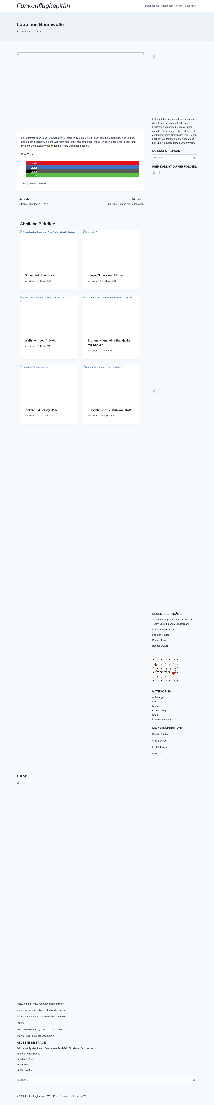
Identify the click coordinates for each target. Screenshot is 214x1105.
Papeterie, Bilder (161, 635)
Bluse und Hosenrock (39, 275)
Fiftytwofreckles (161, 734)
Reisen (156, 706)
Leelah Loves (159, 747)
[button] (33, 163)
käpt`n (23, 31)
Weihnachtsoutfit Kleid (40, 340)
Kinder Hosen (159, 640)
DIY (18, 19)
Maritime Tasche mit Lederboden (126, 201)
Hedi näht (157, 753)
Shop (179, 5)
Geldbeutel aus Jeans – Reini (32, 201)
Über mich (190, 5)
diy (24, 183)
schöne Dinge (159, 710)
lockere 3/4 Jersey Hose (41, 410)
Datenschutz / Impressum (159, 5)
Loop (33, 183)
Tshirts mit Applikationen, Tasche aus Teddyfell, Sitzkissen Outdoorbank (56, 1048)
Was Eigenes (159, 740)
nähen (42, 183)
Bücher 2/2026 (160, 645)
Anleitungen (158, 697)
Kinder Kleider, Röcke (164, 629)
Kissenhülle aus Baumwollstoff (109, 410)
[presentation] (48, 249)
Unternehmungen (161, 719)
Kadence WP (80, 1096)
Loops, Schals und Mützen (106, 275)
